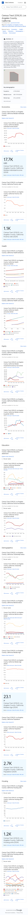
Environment (12, 33)
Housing (5, 33)
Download (7, 151)
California (4, 26)
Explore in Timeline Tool (20, 151)
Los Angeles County (18, 24)
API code (12, 151)
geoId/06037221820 (15, 22)
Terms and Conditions (10, 912)
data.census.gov (15, 468)
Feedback (20, 2)
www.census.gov (7, 101)
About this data (15, 128)
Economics (14, 29)
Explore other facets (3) (8, 605)
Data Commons (9, 2)
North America (18, 26)
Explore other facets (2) (8, 118)
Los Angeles (9, 24)
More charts (23, 107)
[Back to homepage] (3, 3)
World (24, 26)
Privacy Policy (20, 912)
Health (21, 29)
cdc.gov (8, 265)
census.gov (9, 128)
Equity (4, 31)
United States (10, 26)
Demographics (19, 31)
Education (10, 31)
